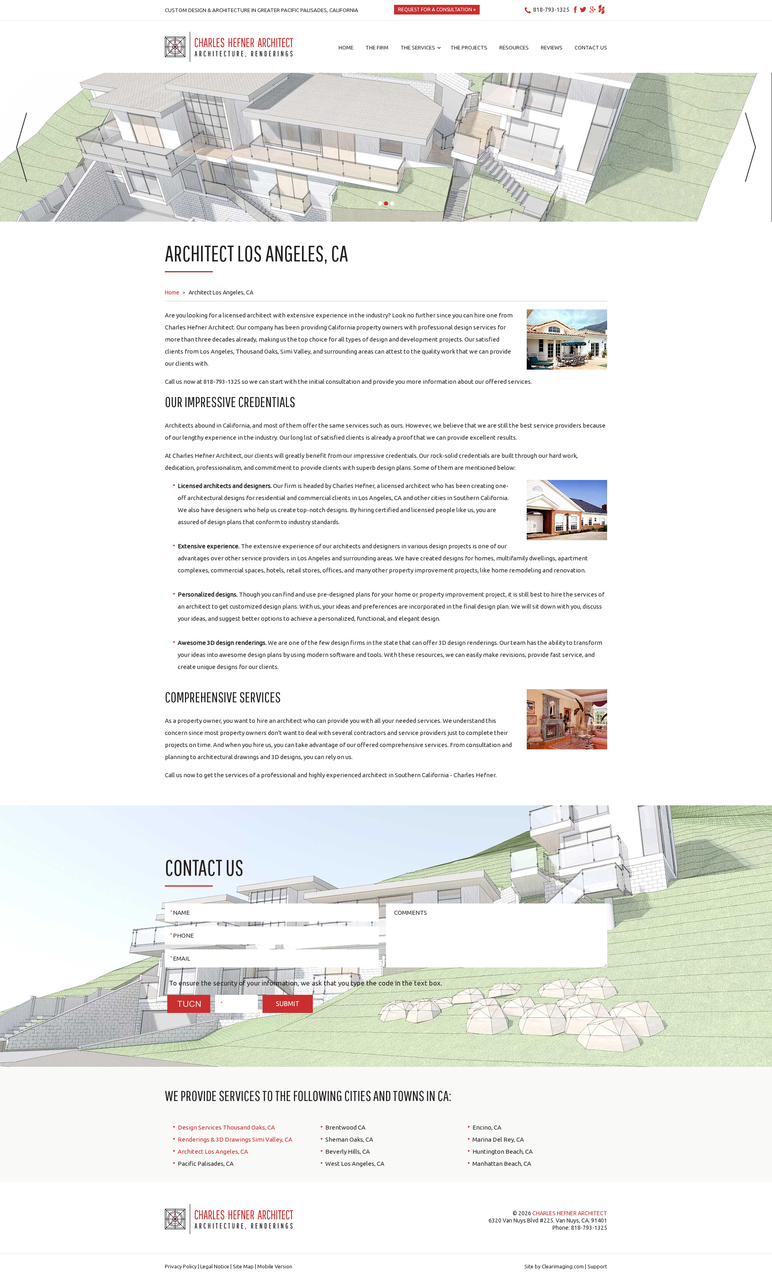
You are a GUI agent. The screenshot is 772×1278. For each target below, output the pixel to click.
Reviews (552, 47)
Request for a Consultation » (437, 9)
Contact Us (591, 47)
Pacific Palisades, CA (206, 1163)
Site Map (243, 1266)
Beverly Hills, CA (347, 1151)
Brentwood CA (345, 1127)
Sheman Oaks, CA (349, 1139)
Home (346, 47)
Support (597, 1266)
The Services (417, 47)
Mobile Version (274, 1266)
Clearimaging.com (563, 1266)
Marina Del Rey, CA (498, 1139)
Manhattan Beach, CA (501, 1163)
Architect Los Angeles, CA (213, 1151)
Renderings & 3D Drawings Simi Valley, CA (235, 1139)
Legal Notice (214, 1266)
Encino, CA (486, 1127)
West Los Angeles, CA (354, 1163)
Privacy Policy (181, 1266)
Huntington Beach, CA (502, 1151)
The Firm (376, 47)
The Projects (468, 47)
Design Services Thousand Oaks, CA (226, 1127)
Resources (514, 47)
